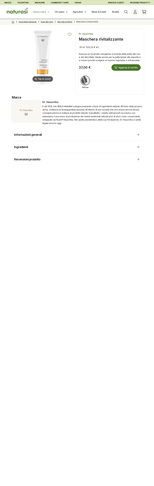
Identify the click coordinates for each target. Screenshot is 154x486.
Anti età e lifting (64, 22)
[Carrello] (144, 12)
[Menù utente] (135, 12)
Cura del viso (47, 22)
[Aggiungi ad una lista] (70, 34)
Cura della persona (27, 22)
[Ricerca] (126, 12)
